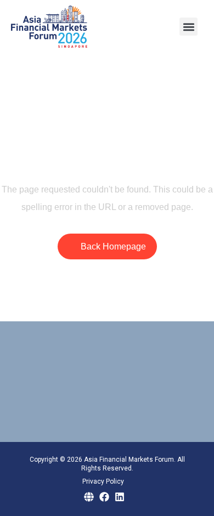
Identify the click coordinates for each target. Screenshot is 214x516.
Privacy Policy (103, 481)
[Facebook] (104, 497)
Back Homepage (113, 246)
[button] (188, 27)
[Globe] (89, 497)
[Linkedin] (120, 497)
